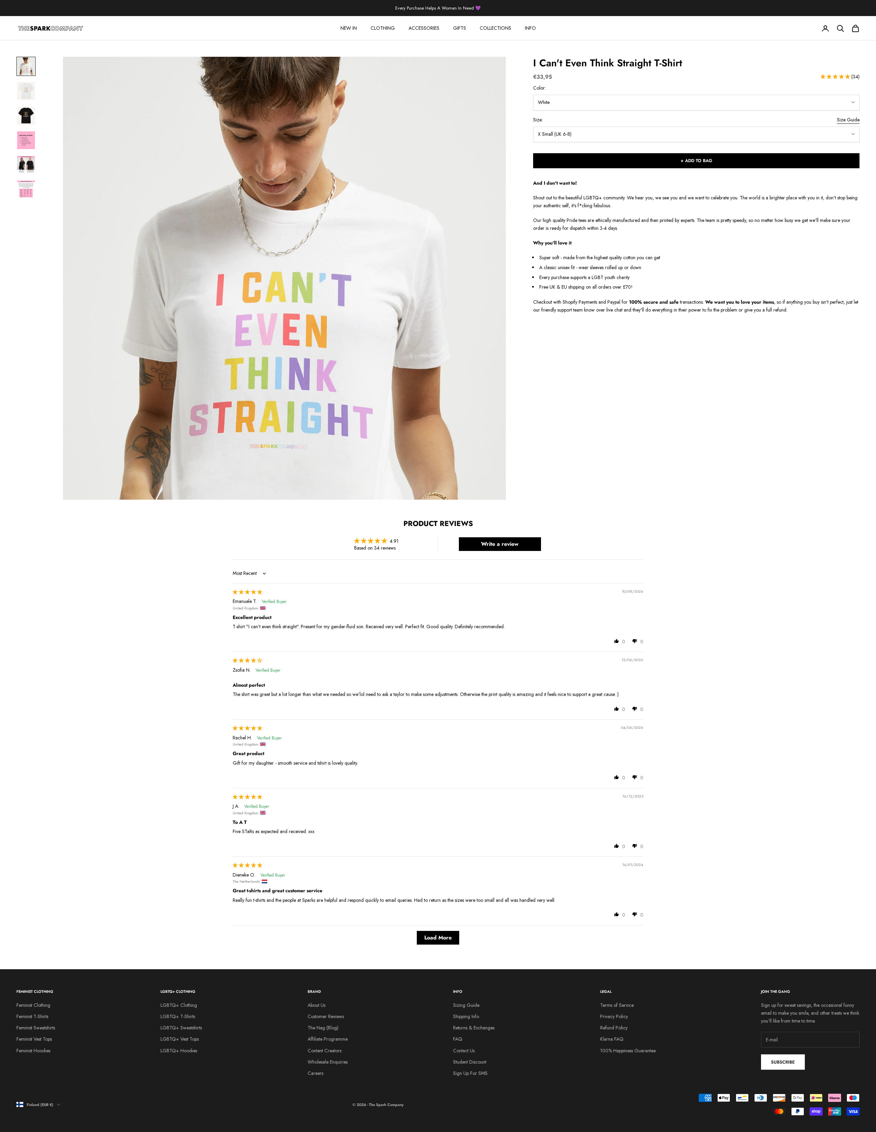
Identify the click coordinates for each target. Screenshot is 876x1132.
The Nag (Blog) (323, 1027)
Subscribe (783, 1062)
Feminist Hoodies (33, 1050)
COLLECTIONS (495, 28)
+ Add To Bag (696, 160)
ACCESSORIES (424, 28)
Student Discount (469, 1061)
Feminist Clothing (33, 1005)
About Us (316, 1005)
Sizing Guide (466, 1005)
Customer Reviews (326, 1016)
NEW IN (348, 28)
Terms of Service (617, 1005)
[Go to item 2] (26, 91)
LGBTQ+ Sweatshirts (181, 1027)
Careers (315, 1073)
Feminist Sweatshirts (35, 1027)
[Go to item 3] (26, 115)
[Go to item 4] (26, 140)
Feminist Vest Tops (34, 1039)
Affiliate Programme (328, 1039)
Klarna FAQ (611, 1039)
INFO (530, 28)
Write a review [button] (499, 544)
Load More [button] (438, 938)
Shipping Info (466, 1016)
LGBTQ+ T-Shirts (177, 1016)
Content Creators (325, 1050)
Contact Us (464, 1050)
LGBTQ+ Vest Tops (179, 1039)
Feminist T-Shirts (32, 1016)
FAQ (457, 1039)
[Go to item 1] (26, 66)
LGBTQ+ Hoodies (178, 1050)
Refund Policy (614, 1027)
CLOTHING (383, 28)
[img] (247, 592)
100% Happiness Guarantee (628, 1050)
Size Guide (848, 119)
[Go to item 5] (26, 164)
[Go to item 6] (26, 189)
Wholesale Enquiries (328, 1061)
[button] (836, 76)
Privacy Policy (614, 1016)
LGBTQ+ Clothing (178, 1005)
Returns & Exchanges (473, 1027)
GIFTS (459, 28)
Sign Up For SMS (470, 1073)
